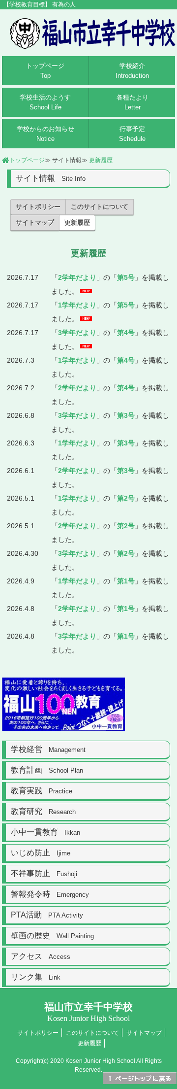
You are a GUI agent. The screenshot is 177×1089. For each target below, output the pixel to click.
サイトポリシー (38, 206)
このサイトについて (99, 206)
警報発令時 (50, 894)
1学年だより (77, 305)
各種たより (132, 102)
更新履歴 (101, 160)
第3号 (126, 415)
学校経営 (48, 749)
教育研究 (43, 811)
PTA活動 (47, 915)
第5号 (126, 277)
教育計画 (47, 770)
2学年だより (77, 277)
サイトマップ (35, 222)
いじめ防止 (40, 853)
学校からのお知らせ (45, 133)
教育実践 (41, 790)
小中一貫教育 (45, 832)
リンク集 (35, 977)
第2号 (126, 498)
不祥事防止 (44, 873)
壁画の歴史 (52, 935)
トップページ (45, 70)
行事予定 (132, 133)
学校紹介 (132, 70)
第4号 (126, 333)
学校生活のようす (45, 102)
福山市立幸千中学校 (88, 1011)
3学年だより (77, 333)
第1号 (126, 581)
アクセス (40, 956)
